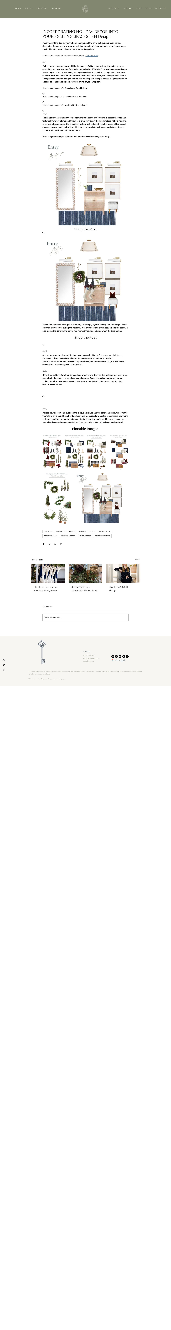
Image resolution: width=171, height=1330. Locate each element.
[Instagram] (3, 659)
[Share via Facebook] (43, 544)
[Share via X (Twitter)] (49, 544)
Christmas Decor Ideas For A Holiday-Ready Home (47, 589)
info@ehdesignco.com (91, 658)
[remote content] (85, 94)
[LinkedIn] (127, 656)
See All (137, 559)
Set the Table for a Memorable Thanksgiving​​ (84, 589)
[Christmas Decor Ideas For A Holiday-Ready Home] (48, 573)
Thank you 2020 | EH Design (119, 589)
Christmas (48, 531)
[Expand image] (52, 451)
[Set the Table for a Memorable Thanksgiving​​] (85, 573)
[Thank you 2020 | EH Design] (123, 573)
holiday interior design (65, 531)
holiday (92, 531)
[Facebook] (3, 670)
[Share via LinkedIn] (55, 544)
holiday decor (105, 531)
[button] (28, 9)
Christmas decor (68, 536)
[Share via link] (61, 544)
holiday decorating (102, 536)
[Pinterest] (3, 665)
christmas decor (50, 536)
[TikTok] (116, 656)
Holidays (82, 531)
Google (123, 660)
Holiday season (85, 536)
